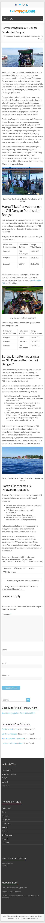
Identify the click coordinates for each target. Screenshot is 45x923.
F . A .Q (4, 778)
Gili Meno (5, 843)
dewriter (8, 568)
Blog (32, 568)
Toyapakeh (6, 820)
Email (4, 663)
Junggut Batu (7, 823)
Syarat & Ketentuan (9, 774)
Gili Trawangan (7, 835)
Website (5, 675)
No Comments (10, 572)
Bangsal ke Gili (18, 557)
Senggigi (5, 839)
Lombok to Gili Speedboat (12, 743)
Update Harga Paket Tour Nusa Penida (22, 580)
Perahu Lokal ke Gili (16, 561)
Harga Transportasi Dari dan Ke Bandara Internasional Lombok (20, 587)
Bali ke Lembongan (9, 734)
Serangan (5, 816)
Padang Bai (6, 808)
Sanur (4, 812)
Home (13, 36)
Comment (6, 614)
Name (4, 649)
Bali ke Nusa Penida (10, 729)
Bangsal (5, 827)
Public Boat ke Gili (34, 561)
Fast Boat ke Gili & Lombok (13, 738)
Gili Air (4, 831)
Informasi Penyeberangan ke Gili (18, 558)
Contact (5, 782)
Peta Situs (5, 786)
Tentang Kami (7, 770)
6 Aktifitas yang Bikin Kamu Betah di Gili (18, 713)
